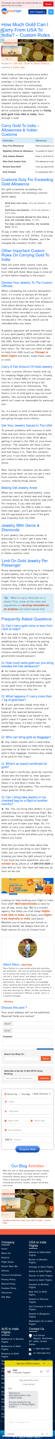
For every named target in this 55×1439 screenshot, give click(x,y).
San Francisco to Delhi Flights (40, 1308)
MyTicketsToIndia (26, 903)
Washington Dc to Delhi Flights (41, 1322)
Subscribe (44, 1078)
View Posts (26, 964)
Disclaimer (7, 1292)
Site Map (5, 1296)
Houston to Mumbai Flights (39, 1286)
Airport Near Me (9, 1266)
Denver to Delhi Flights (40, 1275)
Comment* (8, 1036)
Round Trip (12, 1094)
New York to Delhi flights (38, 1293)
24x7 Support (37, 11)
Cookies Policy (8, 1288)
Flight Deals (7, 1261)
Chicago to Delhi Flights (41, 1266)
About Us (6, 1253)
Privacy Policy (8, 1279)
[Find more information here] (28, 1398)
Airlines (5, 1270)
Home (4, 1248)
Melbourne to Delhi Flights (11, 1348)
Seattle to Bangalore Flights (39, 1315)
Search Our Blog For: (14, 1054)
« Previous (8, 1001)
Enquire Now (28, 1149)
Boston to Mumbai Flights (38, 1261)
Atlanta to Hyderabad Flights (40, 1253)
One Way (26, 1094)
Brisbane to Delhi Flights (10, 1355)
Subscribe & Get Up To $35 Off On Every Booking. (23, 1072)
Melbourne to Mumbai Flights (12, 1340)
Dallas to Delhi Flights (40, 1271)
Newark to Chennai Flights (38, 1300)
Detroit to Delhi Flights (40, 1279)
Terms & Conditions (11, 1275)
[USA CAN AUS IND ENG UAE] (8, 1139)
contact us (8, 863)
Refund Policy (8, 1283)
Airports (5, 1257)
